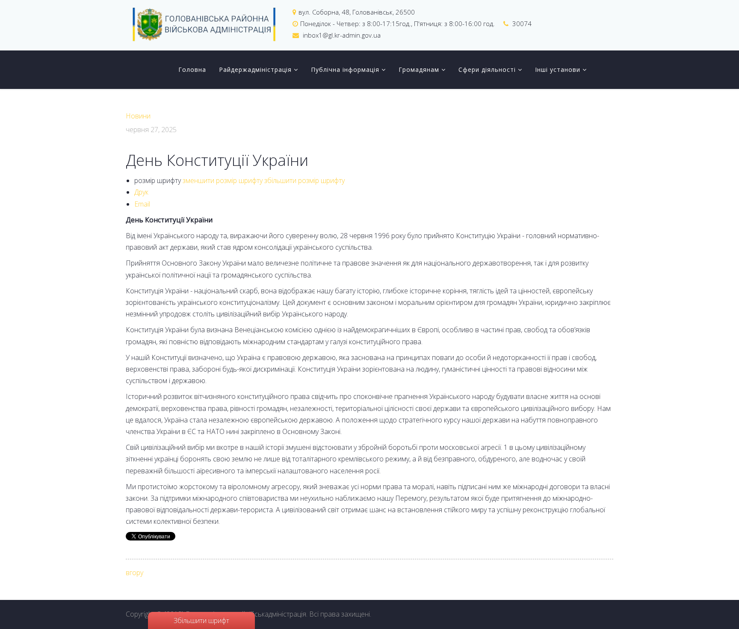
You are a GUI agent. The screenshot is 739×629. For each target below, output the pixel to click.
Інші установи (557, 69)
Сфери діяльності (487, 69)
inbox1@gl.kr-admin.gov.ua (342, 35)
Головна (192, 69)
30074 (522, 23)
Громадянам (419, 69)
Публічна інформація (345, 69)
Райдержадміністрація (255, 69)
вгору (134, 572)
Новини (138, 116)
